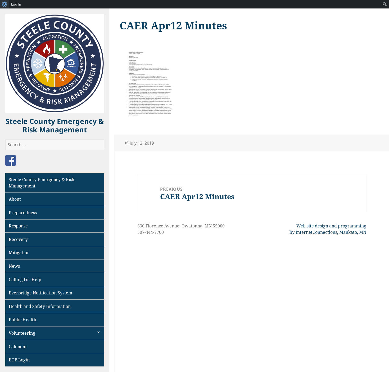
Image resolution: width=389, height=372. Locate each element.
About (15, 199)
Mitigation (19, 253)
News (14, 266)
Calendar (18, 346)
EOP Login (19, 360)
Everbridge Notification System (40, 293)
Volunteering (22, 333)
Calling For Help (25, 280)
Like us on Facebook (10, 160)
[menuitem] (4, 4)
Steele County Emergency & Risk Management (55, 125)
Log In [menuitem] (16, 4)
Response (18, 226)
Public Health (22, 319)
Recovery (18, 239)
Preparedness (23, 213)
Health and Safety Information (40, 306)
